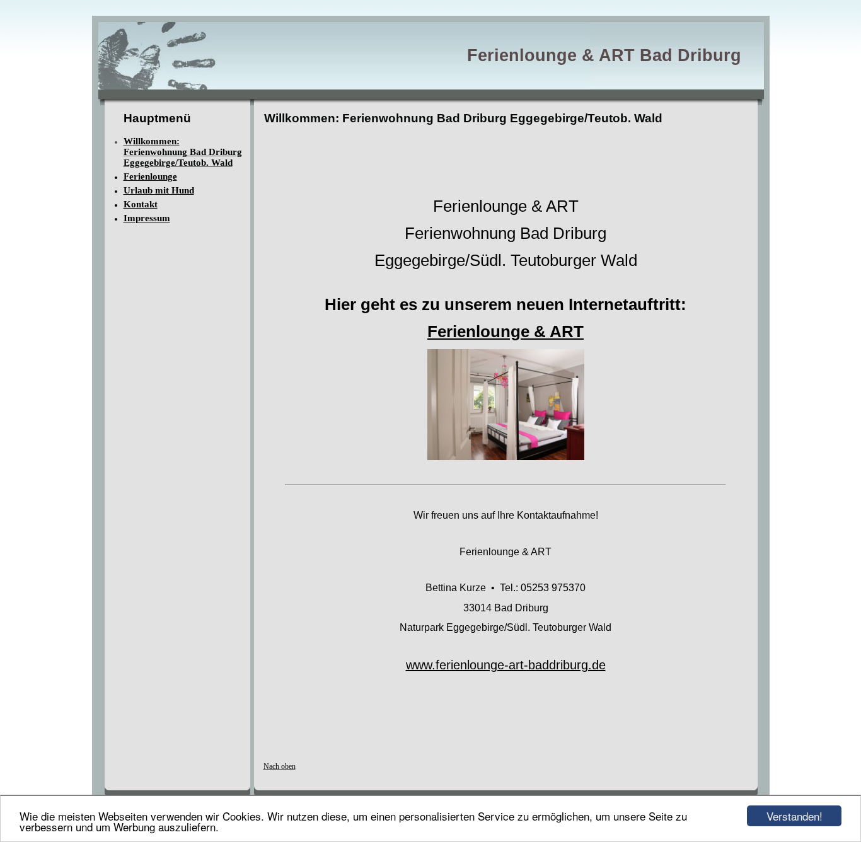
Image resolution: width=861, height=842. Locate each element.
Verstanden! (794, 816)
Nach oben (279, 766)
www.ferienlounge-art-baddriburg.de (506, 665)
